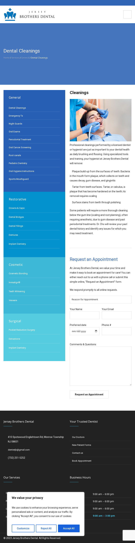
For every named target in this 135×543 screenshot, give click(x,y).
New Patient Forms (81, 445)
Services (15, 57)
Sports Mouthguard (19, 179)
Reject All (46, 528)
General (25, 57)
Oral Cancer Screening (20, 147)
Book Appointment (81, 461)
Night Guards (15, 123)
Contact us (77, 453)
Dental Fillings (16, 226)
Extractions (14, 339)
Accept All (69, 528)
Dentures (13, 235)
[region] (45, 514)
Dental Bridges (16, 217)
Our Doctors (78, 437)
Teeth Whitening (17, 291)
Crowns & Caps (16, 208)
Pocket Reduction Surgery (22, 330)
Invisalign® (14, 282)
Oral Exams (14, 131)
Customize (23, 528)
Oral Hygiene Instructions (21, 171)
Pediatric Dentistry (18, 163)
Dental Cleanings (17, 108)
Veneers (13, 300)
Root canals (15, 155)
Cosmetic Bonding (18, 273)
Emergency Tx (16, 115)
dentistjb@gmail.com (19, 449)
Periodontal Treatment (20, 139)
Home (7, 57)
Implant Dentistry (17, 244)
